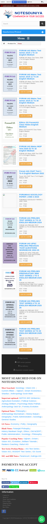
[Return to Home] (4, 43)
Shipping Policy (7, 503)
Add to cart (25, 68)
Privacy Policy (7, 501)
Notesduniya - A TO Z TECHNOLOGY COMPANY (29, 518)
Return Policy (6, 505)
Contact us (6, 495)
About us (5, 497)
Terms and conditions (9, 499)
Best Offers (6, 507)
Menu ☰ (23, 38)
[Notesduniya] (23, 14)
